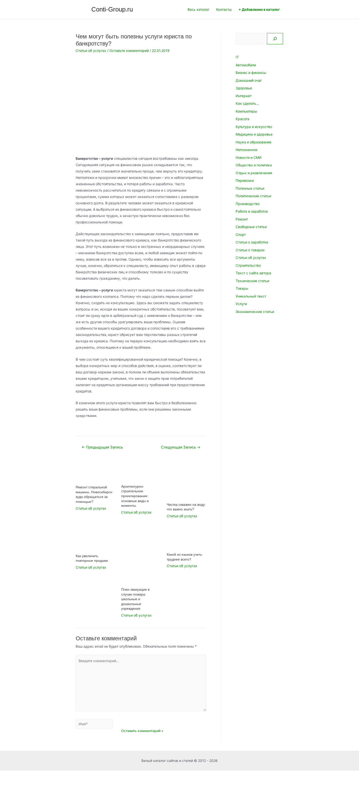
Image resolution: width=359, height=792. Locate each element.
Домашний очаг (249, 80)
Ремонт (242, 219)
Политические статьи (253, 196)
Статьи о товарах (250, 250)
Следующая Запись (180, 447)
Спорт (241, 234)
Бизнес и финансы (251, 72)
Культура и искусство (254, 127)
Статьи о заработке (252, 242)
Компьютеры (246, 111)
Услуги (241, 304)
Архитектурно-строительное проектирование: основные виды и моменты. (135, 495)
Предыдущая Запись (102, 447)
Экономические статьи (255, 312)
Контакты (224, 9)
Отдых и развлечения (254, 173)
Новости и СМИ (249, 157)
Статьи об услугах (91, 50)
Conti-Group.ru (112, 9)
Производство (248, 204)
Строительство (248, 265)
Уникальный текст (251, 296)
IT (237, 57)
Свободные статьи (251, 227)
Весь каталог (198, 9)
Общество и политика (254, 165)
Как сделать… (247, 103)
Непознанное (246, 150)
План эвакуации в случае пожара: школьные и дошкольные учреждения (135, 598)
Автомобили (246, 65)
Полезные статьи (250, 188)
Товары (242, 288)
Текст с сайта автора (253, 273)
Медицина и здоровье (254, 134)
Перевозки (245, 180)
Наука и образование (253, 142)
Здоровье (244, 88)
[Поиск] (275, 38)
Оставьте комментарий (129, 50)
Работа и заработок (252, 211)
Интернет (244, 96)
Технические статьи (252, 281)
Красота (242, 119)
